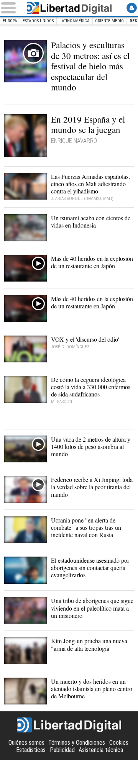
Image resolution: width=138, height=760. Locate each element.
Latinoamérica (74, 20)
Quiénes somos (26, 742)
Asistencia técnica (101, 749)
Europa (10, 20)
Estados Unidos (38, 20)
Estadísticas (31, 749)
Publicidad (62, 749)
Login (132, 8)
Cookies (118, 742)
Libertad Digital (69, 8)
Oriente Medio (109, 20)
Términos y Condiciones (76, 742)
